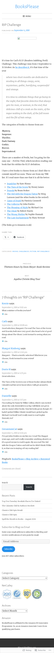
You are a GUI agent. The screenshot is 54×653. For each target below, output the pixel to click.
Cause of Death (14, 201)
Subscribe (8, 549)
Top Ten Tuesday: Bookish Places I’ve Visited (21, 501)
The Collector (13, 204)
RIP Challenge (43, 251)
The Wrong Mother (16, 214)
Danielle (6, 395)
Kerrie (5, 303)
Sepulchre (11, 183)
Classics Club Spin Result (12, 510)
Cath (4, 321)
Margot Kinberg (11, 348)
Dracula (10, 190)
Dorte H (6, 369)
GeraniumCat (9, 429)
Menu (28, 16)
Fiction (33, 251)
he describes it (22, 67)
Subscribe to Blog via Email (16, 527)
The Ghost (12, 211)
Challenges (24, 251)
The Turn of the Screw (17, 187)
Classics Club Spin (9, 515)
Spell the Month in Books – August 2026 (19, 519)
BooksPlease (27, 6)
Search (5, 483)
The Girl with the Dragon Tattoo (22, 194)
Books (15, 251)
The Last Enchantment (18, 218)
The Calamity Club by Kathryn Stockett (18, 506)
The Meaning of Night (17, 207)
